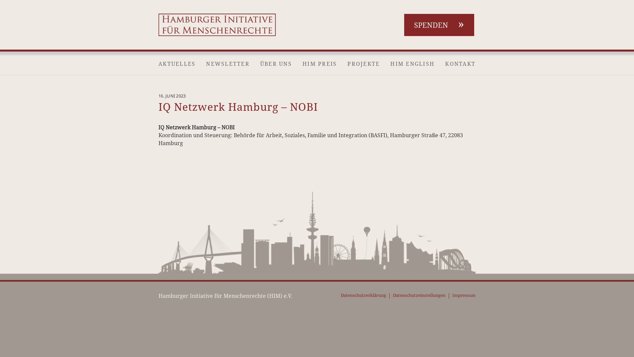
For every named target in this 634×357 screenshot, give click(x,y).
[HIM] (217, 25)
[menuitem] (176, 64)
